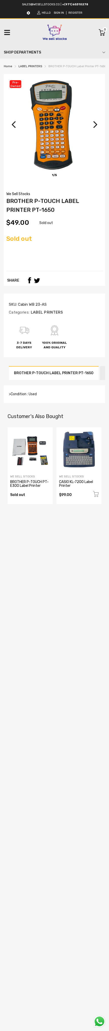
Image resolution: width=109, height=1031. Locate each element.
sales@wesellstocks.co (41, 4)
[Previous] (13, 124)
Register (75, 12)
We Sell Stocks (18, 194)
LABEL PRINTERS (46, 312)
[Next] (95, 124)
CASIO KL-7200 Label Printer (76, 484)
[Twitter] (37, 280)
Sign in (59, 12)
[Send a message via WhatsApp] (99, 1021)
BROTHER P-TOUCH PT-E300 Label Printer (29, 484)
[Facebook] (29, 280)
